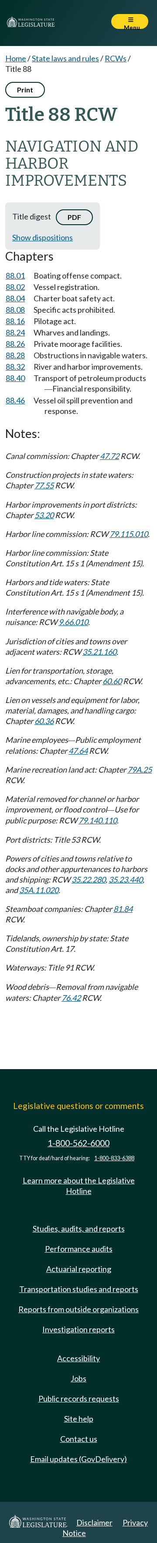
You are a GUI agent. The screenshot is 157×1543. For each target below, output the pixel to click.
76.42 (71, 998)
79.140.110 (97, 820)
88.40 (15, 378)
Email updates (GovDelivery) (78, 1459)
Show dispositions (42, 237)
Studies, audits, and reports (79, 1228)
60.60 (112, 681)
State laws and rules (65, 58)
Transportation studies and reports (78, 1289)
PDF (74, 217)
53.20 (44, 515)
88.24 (15, 332)
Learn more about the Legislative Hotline (79, 1186)
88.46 (15, 400)
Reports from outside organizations (78, 1309)
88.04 (15, 298)
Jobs (78, 1378)
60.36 (44, 721)
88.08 (15, 309)
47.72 (109, 456)
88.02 (15, 287)
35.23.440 (126, 879)
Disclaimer (94, 1522)
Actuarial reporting (78, 1269)
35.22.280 (89, 879)
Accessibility (78, 1358)
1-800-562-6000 (78, 1143)
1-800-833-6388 (114, 1158)
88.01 (15, 275)
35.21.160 (99, 652)
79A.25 (139, 769)
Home (15, 58)
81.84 (123, 909)
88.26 (15, 344)
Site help (78, 1418)
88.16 (15, 321)
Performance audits (79, 1248)
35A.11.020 (38, 890)
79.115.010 (128, 534)
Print (25, 89)
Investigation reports (78, 1329)
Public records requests (78, 1398)
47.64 (78, 751)
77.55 (44, 485)
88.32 (15, 366)
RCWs (115, 58)
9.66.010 (73, 622)
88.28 (15, 355)
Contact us (78, 1439)
